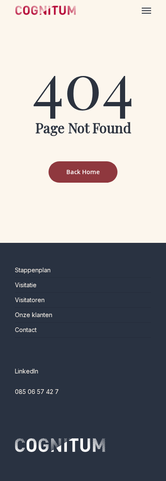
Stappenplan (33, 270)
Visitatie (26, 285)
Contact (26, 329)
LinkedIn (26, 371)
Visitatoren (30, 299)
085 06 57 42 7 (37, 391)
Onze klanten (33, 314)
